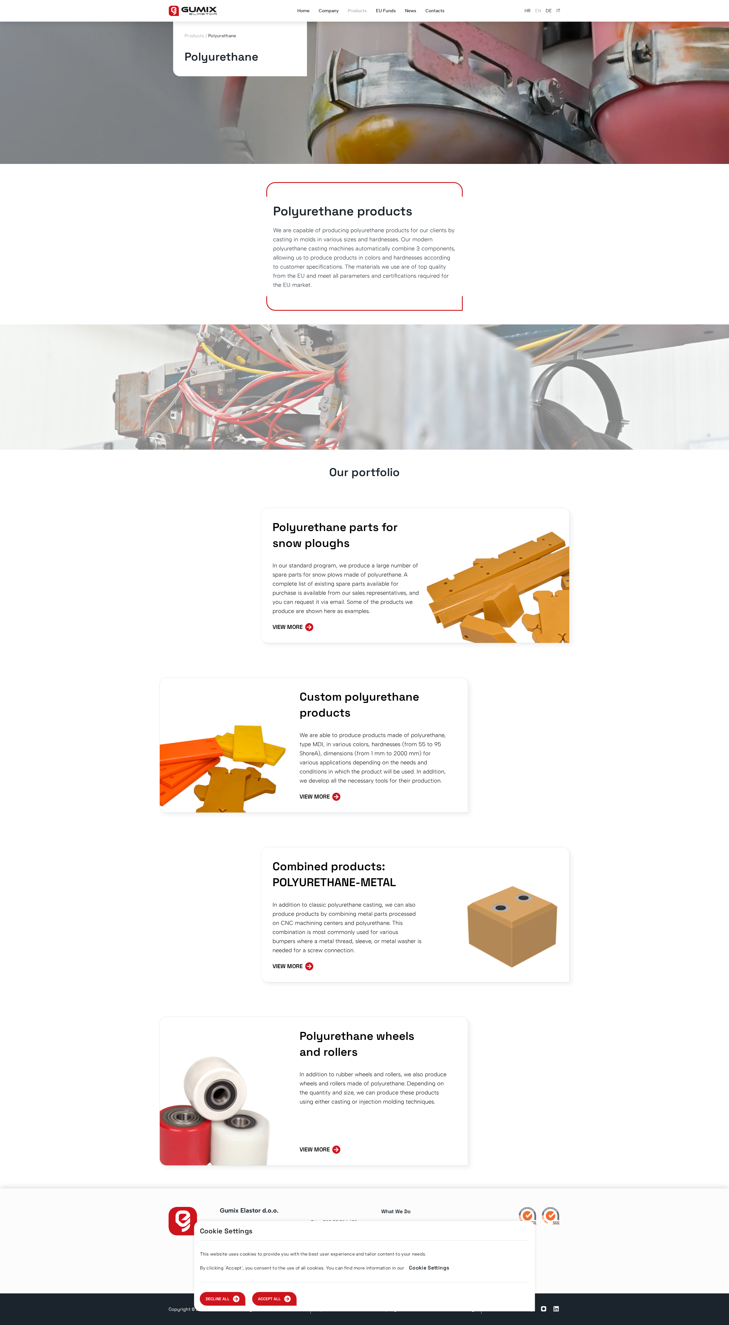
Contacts (435, 10)
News (410, 10)
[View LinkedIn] (556, 1309)
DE (549, 10)
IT (558, 10)
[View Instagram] (543, 1309)
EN (538, 10)
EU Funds (386, 10)
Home (303, 10)
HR (528, 10)
